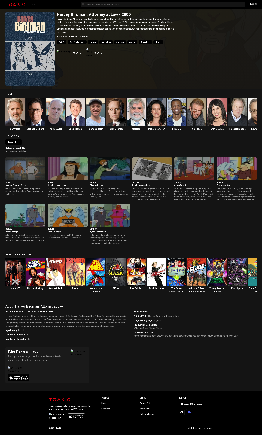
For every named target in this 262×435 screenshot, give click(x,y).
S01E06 (220, 182)
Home (32, 4)
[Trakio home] (59, 400)
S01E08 (51, 229)
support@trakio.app (193, 404)
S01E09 (93, 229)
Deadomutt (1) (12, 232)
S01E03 (93, 182)
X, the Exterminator (98, 232)
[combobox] (13, 142)
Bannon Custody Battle (15, 185)
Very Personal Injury (57, 185)
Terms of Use (146, 409)
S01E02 (51, 182)
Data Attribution (147, 414)
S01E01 (8, 182)
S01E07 (8, 229)
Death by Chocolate (141, 185)
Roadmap (105, 409)
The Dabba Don (223, 185)
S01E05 (177, 182)
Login (253, 4)
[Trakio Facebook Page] (182, 412)
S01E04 (135, 182)
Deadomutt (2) (54, 232)
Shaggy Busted (97, 185)
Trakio (59, 428)
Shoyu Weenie (180, 185)
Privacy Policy (146, 403)
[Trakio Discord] (189, 412)
